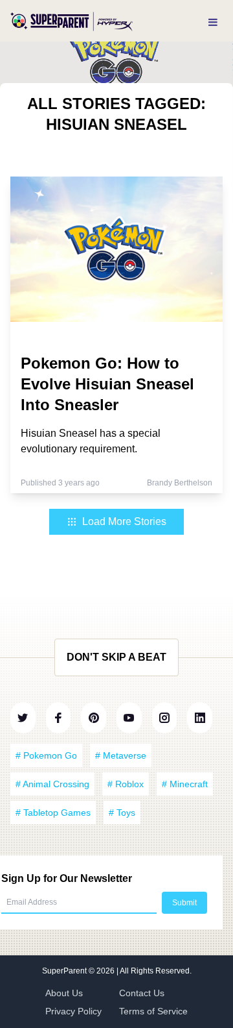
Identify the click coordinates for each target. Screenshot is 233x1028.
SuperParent (65, 970)
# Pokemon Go (46, 755)
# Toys (122, 812)
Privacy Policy (73, 1011)
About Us (64, 993)
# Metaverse (120, 755)
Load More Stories (124, 521)
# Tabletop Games (53, 812)
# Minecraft (185, 784)
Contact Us (141, 993)
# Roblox (125, 784)
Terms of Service (153, 1011)
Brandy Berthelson (179, 482)
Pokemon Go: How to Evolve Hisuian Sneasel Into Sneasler (107, 383)
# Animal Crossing (52, 784)
